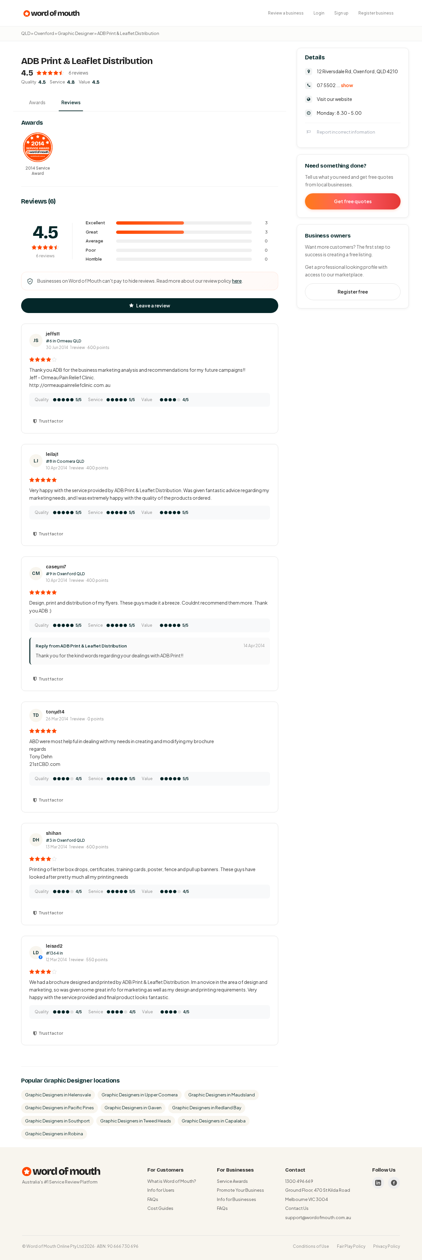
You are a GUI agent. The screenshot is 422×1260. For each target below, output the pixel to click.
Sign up (341, 13)
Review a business (286, 13)
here (237, 281)
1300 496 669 (299, 1181)
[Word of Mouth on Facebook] (394, 1183)
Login (319, 13)
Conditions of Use (311, 1246)
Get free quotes (353, 201)
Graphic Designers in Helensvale (58, 1094)
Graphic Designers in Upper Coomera (140, 1094)
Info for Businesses (236, 1199)
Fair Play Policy (351, 1246)
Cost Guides (160, 1208)
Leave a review (153, 305)
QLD (25, 33)
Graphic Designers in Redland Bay (206, 1107)
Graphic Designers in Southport (57, 1120)
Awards (37, 102)
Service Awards (232, 1181)
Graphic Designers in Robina (54, 1133)
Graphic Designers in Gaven (133, 1107)
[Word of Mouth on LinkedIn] (378, 1183)
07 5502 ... (335, 85)
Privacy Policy (386, 1246)
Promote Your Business (240, 1190)
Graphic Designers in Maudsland (221, 1094)
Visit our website (334, 99)
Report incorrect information (346, 131)
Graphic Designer (76, 33)
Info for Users (160, 1190)
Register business (376, 13)
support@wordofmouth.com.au (318, 1217)
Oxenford (44, 33)
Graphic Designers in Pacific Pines (59, 1107)
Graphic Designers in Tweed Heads (135, 1120)
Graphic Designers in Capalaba (214, 1120)
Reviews (70, 102)
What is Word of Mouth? (171, 1181)
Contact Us (297, 1208)
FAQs (152, 1199)
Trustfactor (51, 421)
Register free (353, 291)
